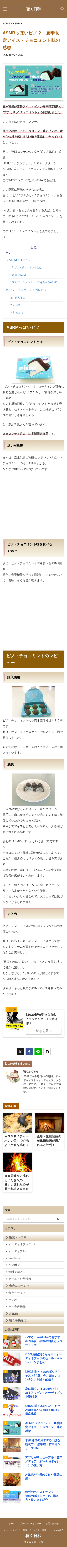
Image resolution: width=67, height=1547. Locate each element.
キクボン (14, 1265)
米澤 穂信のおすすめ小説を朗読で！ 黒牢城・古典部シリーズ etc (42, 1444)
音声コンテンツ (19, 1285)
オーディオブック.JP (21, 1244)
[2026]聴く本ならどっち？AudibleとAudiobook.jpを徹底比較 (42, 1409)
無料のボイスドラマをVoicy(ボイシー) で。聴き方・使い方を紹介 (42, 1495)
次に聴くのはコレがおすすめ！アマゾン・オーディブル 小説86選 (43, 1392)
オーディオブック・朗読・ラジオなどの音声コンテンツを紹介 (34, 1530)
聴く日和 (33, 9)
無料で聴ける (17, 1272)
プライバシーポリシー (30, 1523)
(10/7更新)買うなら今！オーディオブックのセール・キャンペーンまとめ (43, 1358)
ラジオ (12, 1299)
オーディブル (17, 1251)
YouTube (14, 1258)
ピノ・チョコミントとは (28, 267)
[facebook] (29, 1051)
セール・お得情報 (19, 1279)
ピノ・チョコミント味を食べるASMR (36, 282)
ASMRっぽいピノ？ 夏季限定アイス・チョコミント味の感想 (43, 1427)
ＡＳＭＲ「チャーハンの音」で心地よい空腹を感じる (16, 1140)
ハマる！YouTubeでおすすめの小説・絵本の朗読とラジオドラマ (43, 1341)
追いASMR (21, 274)
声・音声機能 (17, 1306)
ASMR (13, 1313)
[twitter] (20, 1051)
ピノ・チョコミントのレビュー (29, 290)
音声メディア (17, 1292)
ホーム (12, 1523)
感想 (18, 305)
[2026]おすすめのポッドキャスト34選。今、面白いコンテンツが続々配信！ (42, 1375)
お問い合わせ (52, 1523)
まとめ (19, 312)
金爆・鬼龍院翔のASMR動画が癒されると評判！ (49, 1140)
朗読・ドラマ (17, 1237)
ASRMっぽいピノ (20, 259)
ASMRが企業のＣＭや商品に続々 (43, 1476)
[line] (38, 1051)
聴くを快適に (17, 1320)
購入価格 (20, 297)
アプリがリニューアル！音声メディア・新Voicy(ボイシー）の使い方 (43, 1461)
